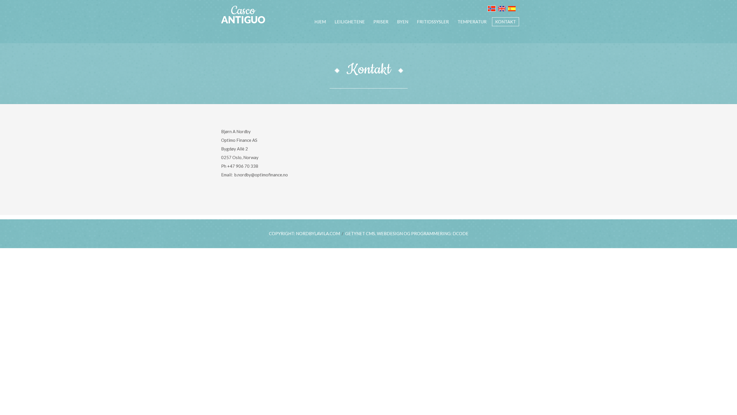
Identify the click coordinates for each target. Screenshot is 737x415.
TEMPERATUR (472, 21)
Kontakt (505, 21)
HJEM (320, 21)
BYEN (402, 21)
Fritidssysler (433, 21)
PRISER (380, 21)
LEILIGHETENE (350, 21)
